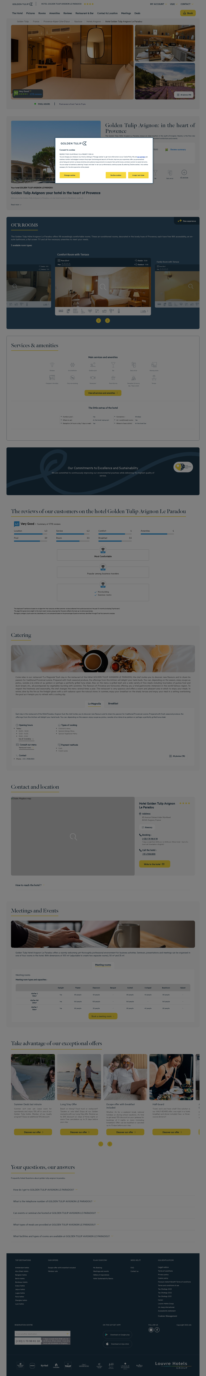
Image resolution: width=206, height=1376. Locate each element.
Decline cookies (116, 175)
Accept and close (138, 175)
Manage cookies (69, 175)
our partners (141, 156)
